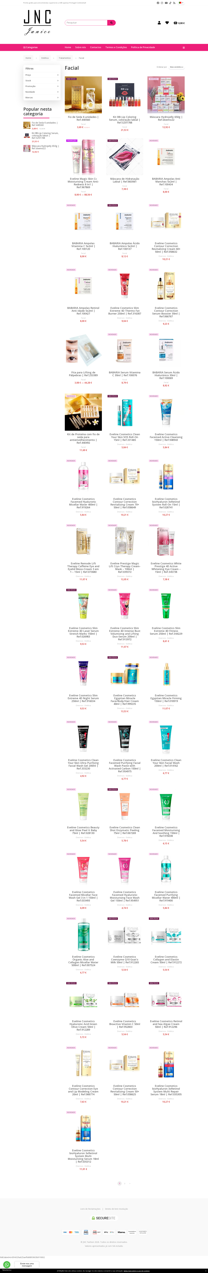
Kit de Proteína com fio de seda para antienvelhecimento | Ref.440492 (83, 438)
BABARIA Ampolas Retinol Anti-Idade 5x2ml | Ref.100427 (83, 310)
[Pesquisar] (111, 23)
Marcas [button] (29, 97)
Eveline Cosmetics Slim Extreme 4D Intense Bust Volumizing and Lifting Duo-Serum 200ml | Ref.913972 (124, 633)
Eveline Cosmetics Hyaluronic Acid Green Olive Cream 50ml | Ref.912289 (83, 1025)
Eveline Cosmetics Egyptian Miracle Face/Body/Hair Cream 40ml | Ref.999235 (125, 700)
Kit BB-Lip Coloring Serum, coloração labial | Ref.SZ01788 (45, 135)
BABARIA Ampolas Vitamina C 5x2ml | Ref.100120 (83, 246)
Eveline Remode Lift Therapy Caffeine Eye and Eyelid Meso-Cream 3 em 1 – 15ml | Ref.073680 (83, 568)
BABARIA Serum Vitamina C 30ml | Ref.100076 (125, 374)
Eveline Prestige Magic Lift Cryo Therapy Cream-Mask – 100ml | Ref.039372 (125, 568)
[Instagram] (162, 3)
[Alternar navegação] (183, 47)
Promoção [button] (30, 86)
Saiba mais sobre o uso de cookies (137, 1271)
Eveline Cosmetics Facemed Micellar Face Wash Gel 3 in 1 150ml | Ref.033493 (83, 896)
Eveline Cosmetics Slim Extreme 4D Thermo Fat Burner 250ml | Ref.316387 (124, 310)
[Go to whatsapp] (6, 1264)
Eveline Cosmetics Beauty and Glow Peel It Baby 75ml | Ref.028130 (83, 830)
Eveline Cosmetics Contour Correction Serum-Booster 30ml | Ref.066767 (166, 312)
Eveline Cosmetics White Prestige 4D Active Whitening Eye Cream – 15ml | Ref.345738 (166, 568)
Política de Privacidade (143, 47)
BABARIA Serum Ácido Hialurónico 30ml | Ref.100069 (166, 375)
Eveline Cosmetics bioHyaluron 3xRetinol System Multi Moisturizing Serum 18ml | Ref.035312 (83, 1156)
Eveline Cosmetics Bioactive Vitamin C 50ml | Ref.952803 (124, 1024)
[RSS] (174, 3)
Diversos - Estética (166, 256)
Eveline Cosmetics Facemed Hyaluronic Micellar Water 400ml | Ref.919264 (83, 503)
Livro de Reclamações (90, 1209)
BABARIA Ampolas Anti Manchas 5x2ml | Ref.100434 (166, 181)
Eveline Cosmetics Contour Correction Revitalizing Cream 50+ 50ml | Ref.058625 (124, 1090)
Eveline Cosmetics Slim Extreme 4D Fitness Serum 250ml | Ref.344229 (166, 630)
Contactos (95, 47)
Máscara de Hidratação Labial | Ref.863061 (124, 180)
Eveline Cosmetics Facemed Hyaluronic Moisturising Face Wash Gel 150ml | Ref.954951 (125, 896)
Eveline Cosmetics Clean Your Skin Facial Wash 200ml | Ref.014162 (166, 762)
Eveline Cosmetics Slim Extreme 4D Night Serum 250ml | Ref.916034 (83, 698)
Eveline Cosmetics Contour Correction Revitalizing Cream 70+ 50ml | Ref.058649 (124, 503)
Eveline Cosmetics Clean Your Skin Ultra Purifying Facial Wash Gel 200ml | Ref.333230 (83, 764)
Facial (72, 67)
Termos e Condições (116, 47)
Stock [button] (28, 80)
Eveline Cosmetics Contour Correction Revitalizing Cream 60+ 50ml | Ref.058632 (166, 247)
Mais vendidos (176, 67)
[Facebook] (158, 3)
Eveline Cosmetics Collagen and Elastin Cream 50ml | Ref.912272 (166, 959)
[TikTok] (170, 3)
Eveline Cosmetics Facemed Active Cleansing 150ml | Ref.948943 (166, 437)
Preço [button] (28, 75)
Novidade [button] (30, 91)
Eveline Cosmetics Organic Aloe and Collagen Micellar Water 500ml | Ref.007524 (83, 961)
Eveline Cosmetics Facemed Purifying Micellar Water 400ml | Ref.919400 (166, 896)
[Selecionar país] (181, 2)
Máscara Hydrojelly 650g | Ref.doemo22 (45, 147)
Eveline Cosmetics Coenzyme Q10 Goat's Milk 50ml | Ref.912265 (125, 959)
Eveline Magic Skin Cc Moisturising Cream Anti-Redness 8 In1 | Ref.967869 (83, 183)
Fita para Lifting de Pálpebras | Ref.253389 (83, 374)
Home (68, 47)
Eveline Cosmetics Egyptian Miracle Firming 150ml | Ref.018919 (166, 698)
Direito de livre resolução (116, 1209)
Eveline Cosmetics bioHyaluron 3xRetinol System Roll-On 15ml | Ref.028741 (166, 503)
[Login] (159, 22)
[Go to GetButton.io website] (6, 1270)
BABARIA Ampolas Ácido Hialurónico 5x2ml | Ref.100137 (125, 246)
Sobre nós (80, 47)
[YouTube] (166, 3)
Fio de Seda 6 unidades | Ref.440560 (45, 124)
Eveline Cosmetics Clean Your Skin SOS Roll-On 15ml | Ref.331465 (125, 437)
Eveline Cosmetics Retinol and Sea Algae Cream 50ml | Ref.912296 (166, 1024)
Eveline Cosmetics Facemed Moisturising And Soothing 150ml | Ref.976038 (166, 832)
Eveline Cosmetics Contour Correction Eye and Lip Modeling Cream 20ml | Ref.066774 (83, 1090)
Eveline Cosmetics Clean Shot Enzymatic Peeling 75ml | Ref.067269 (125, 830)
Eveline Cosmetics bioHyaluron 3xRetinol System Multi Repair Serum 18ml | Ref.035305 (166, 1090)
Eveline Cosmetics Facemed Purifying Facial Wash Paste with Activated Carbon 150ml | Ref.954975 (125, 765)
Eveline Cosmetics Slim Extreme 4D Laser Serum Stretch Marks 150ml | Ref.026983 (83, 632)
